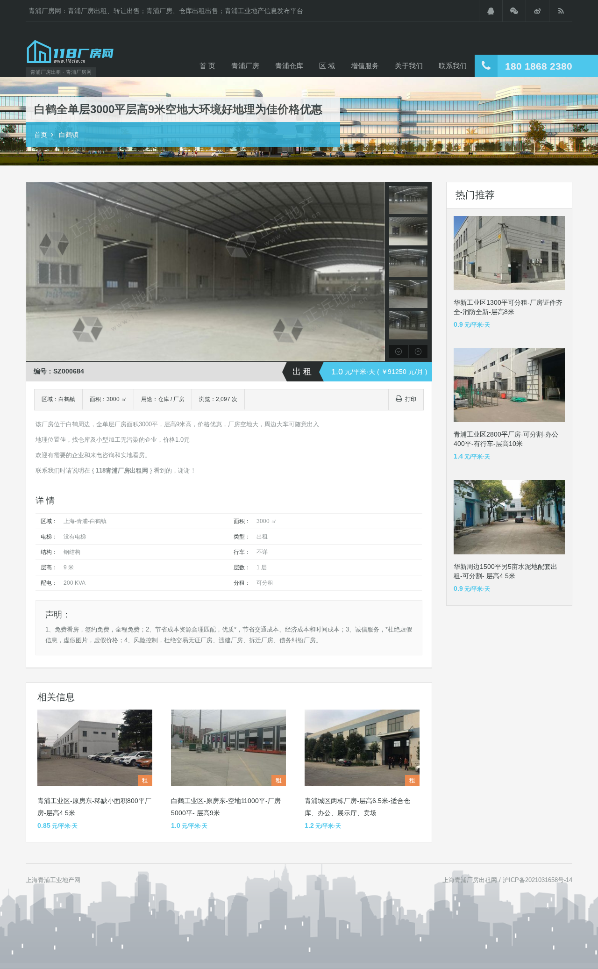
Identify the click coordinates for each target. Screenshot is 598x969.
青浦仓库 (289, 66)
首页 (40, 134)
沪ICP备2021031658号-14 (537, 879)
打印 (410, 399)
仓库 (163, 399)
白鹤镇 (68, 134)
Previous (34, 272)
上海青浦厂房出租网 (469, 879)
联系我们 (453, 66)
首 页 (207, 66)
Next (377, 272)
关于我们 (409, 66)
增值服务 (365, 66)
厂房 (179, 399)
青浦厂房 (245, 66)
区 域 (327, 66)
